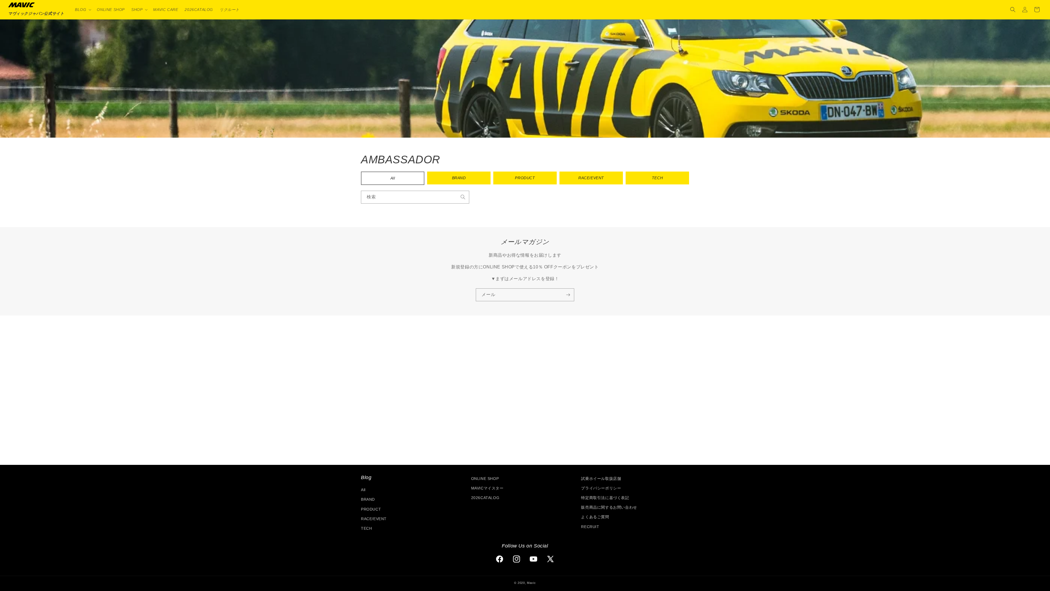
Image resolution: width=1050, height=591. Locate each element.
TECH (657, 178)
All (392, 178)
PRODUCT (525, 178)
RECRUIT (590, 527)
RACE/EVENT (591, 178)
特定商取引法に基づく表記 (605, 498)
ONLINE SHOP (485, 478)
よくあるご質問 (595, 517)
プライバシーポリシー (601, 488)
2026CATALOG (485, 498)
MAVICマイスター (487, 488)
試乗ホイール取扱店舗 (601, 478)
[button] (83, 9)
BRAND (459, 178)
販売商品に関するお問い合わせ (609, 507)
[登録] (568, 294)
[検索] (463, 197)
